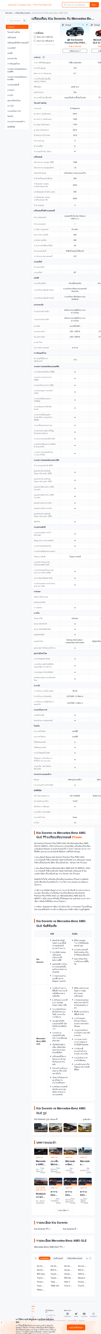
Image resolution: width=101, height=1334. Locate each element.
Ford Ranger (83, 1285)
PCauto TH (47, 1316)
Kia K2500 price (57, 1266)
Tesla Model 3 (56, 1281)
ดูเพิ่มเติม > (87, 1119)
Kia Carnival (83, 1266)
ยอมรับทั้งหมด (76, 1327)
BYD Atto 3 (68, 1277)
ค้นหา (94, 4)
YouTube (84, 1316)
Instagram (93, 1316)
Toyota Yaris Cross (58, 1277)
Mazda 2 (81, 1277)
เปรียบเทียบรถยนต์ (22, 13)
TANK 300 (55, 1285)
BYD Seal (41, 1274)
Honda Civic (69, 1274)
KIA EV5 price (42, 1270)
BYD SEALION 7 (85, 1270)
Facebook (67, 1316)
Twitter (76, 1316)
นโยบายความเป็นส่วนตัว (56, 1320)
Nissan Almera (43, 1289)
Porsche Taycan (43, 1281)
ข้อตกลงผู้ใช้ (72, 1320)
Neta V (67, 1281)
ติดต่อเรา (82, 1320)
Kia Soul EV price (44, 1266)
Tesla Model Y (43, 1285)
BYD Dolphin (56, 1270)
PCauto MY (51, 1316)
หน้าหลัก (8, 13)
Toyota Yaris (56, 1274)
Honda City (69, 1270)
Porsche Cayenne (85, 1281)
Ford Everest (69, 1285)
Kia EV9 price (69, 1266)
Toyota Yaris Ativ (44, 1277)
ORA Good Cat (84, 1274)
